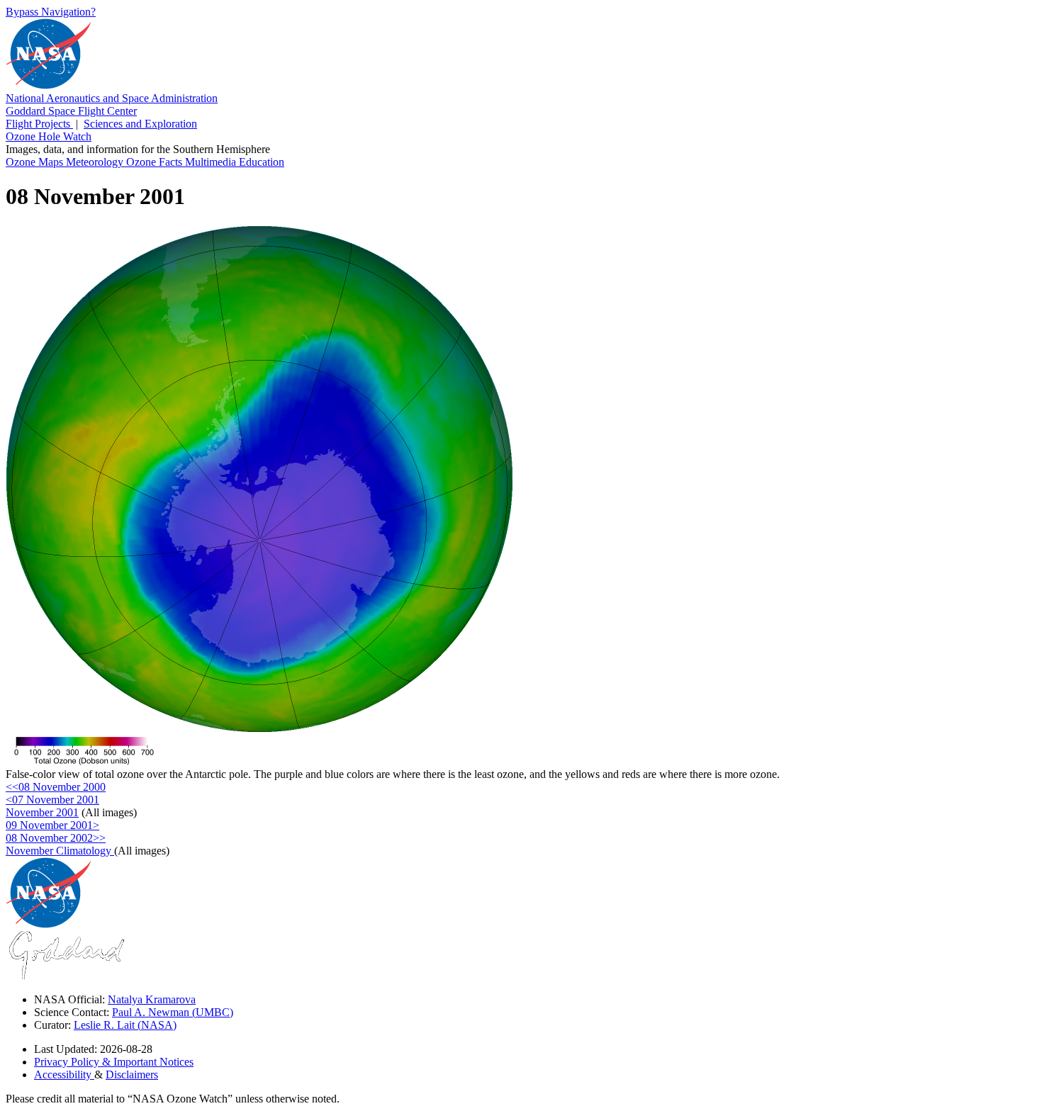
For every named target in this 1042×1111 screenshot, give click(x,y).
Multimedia (212, 162)
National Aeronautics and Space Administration (112, 98)
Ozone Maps (36, 162)
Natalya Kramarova (152, 999)
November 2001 (42, 812)
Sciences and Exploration (140, 124)
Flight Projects (39, 124)
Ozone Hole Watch (48, 136)
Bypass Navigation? (51, 12)
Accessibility (64, 1074)
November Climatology (60, 851)
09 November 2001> (52, 825)
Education (261, 162)
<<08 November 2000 (56, 787)
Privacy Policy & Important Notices (114, 1062)
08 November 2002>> (56, 838)
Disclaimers (132, 1074)
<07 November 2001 (52, 800)
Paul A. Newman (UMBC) (172, 1012)
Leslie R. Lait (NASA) (125, 1025)
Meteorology (96, 162)
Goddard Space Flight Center (71, 111)
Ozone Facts (155, 162)
